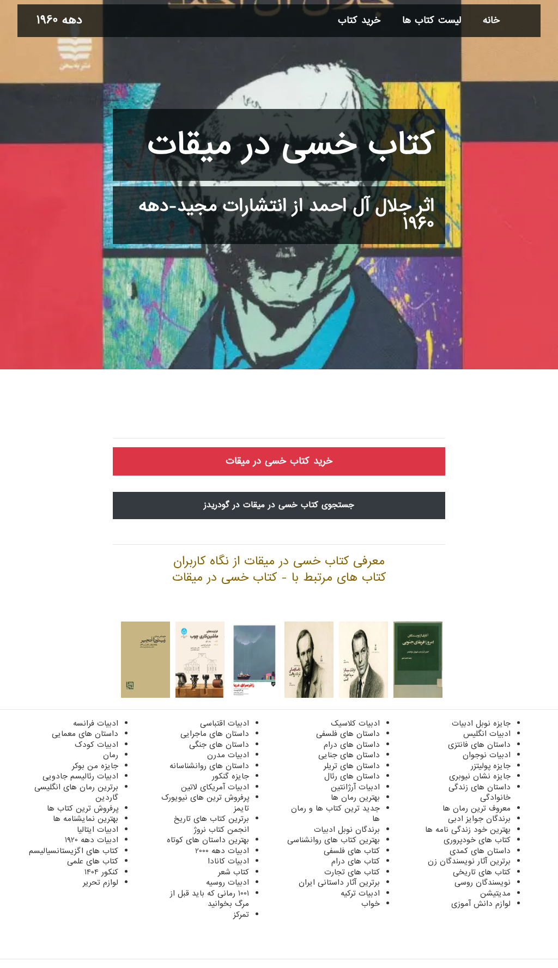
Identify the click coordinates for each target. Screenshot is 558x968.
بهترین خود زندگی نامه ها (468, 830)
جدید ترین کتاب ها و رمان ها (335, 813)
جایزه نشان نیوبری (480, 776)
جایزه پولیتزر (491, 766)
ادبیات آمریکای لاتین (215, 787)
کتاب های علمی (92, 861)
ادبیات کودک (96, 745)
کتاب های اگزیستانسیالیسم (73, 851)
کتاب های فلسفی (352, 851)
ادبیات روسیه (227, 882)
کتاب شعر (233, 872)
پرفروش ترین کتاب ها (82, 808)
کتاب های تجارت (352, 872)
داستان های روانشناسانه (209, 766)
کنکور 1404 (101, 872)
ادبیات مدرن (228, 755)
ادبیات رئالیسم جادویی (80, 776)
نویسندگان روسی (482, 882)
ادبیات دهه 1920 (91, 840)
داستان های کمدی (480, 851)
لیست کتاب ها (431, 20)
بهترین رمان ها (355, 797)
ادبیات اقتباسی (224, 723)
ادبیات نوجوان (487, 755)
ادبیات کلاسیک (355, 723)
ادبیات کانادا (228, 861)
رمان (110, 755)
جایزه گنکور (230, 776)
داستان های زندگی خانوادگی (479, 792)
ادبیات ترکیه (360, 893)
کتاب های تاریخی (482, 872)
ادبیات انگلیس (487, 734)
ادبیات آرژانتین (355, 787)
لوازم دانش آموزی (481, 904)
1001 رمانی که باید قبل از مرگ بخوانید (209, 898)
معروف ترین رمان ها (476, 808)
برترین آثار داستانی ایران (339, 882)
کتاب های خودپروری (477, 840)
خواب (370, 904)
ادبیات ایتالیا (97, 830)
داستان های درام (352, 745)
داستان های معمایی (85, 734)
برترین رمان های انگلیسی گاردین (76, 792)
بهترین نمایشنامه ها (85, 819)
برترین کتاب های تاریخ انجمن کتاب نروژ (211, 824)
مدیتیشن (495, 893)
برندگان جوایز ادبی (479, 819)
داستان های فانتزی (479, 745)
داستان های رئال (352, 776)
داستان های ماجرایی (214, 734)
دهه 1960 (59, 20)
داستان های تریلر (352, 766)
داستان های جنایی (349, 755)
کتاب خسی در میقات (291, 145)
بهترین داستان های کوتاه (208, 840)
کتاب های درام (355, 861)
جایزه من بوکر (95, 766)
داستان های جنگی (219, 745)
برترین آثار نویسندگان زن (469, 861)
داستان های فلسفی (348, 734)
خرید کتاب (359, 20)
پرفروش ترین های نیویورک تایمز (205, 803)
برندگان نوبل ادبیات (347, 830)
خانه (491, 20)
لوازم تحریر (100, 882)
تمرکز (241, 915)
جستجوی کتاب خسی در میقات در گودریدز (279, 505)
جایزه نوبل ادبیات (481, 723)
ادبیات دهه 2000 (222, 851)
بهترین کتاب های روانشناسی (333, 840)
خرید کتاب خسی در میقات (279, 461)
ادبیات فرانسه (95, 723)
